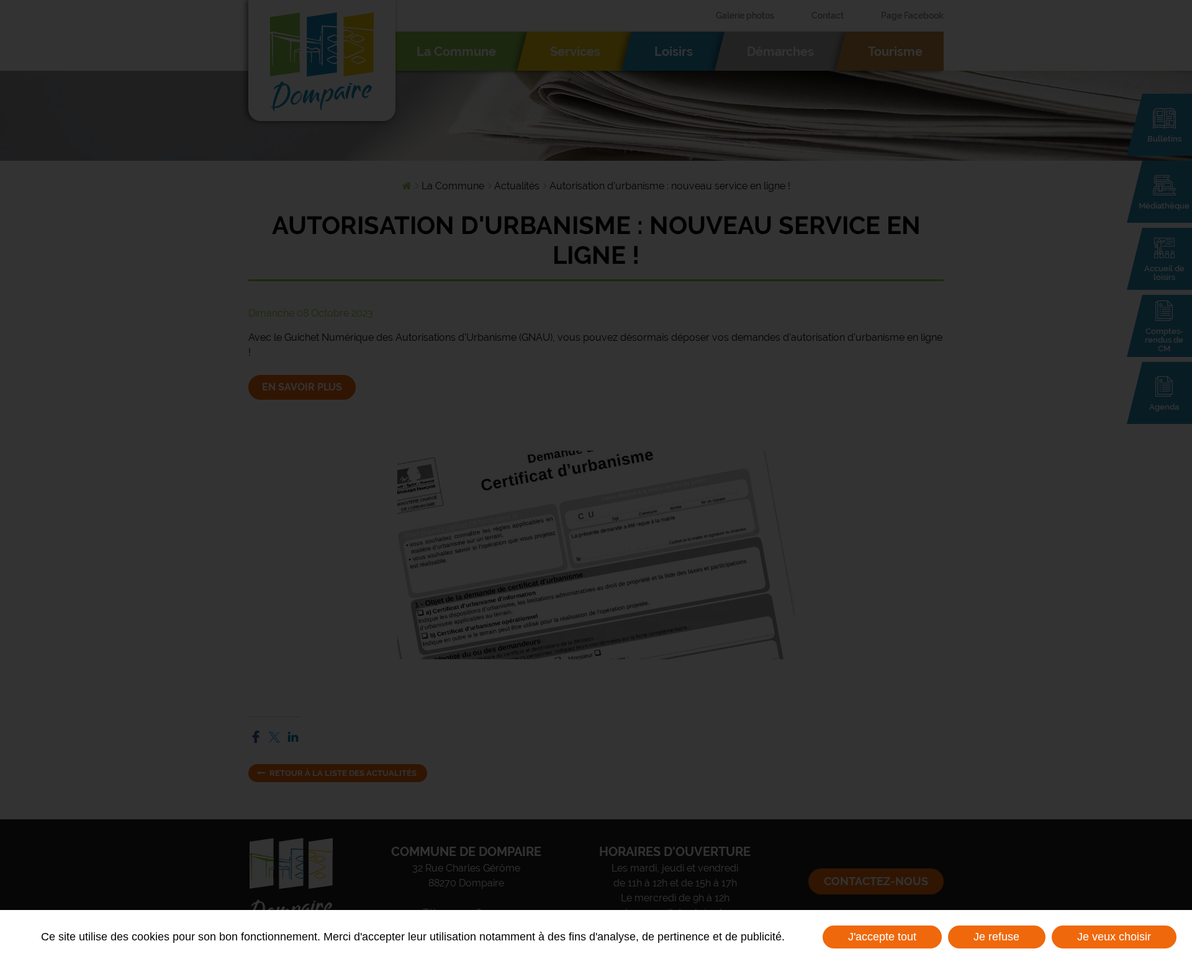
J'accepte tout (882, 936)
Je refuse (996, 936)
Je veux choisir (1114, 936)
